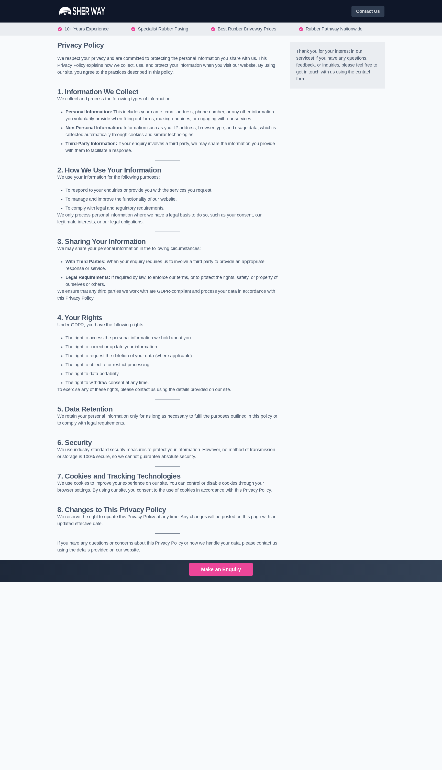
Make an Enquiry (221, 569)
